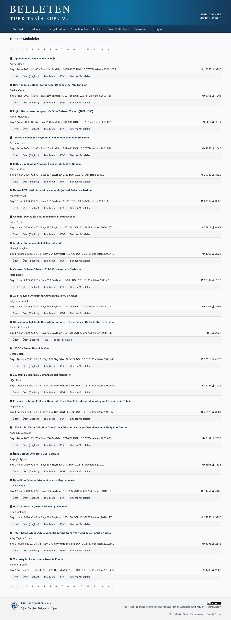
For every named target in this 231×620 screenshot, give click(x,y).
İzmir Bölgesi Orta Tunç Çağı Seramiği (36, 453)
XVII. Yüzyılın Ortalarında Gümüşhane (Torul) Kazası (44, 295)
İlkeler (97, 29)
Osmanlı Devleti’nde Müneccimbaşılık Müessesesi (43, 216)
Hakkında (35, 29)
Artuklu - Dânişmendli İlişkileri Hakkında (37, 243)
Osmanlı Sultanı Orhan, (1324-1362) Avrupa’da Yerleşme (46, 269)
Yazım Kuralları (79, 29)
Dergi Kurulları (57, 29)
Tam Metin (50, 76)
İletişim (158, 29)
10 (80, 49)
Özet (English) (31, 76)
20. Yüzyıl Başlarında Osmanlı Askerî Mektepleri (41, 374)
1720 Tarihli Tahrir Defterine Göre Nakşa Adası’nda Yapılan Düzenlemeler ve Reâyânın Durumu (70, 427)
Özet (15, 76)
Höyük (53, 608)
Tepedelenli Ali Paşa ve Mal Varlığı (33, 58)
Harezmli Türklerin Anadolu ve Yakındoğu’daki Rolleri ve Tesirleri (52, 190)
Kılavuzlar (141, 29)
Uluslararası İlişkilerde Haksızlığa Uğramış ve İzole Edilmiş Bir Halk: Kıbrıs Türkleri (63, 322)
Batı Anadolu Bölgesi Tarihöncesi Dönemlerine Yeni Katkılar (49, 84)
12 (95, 49)
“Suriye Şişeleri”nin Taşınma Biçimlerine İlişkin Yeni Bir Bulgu (50, 137)
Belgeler (42, 608)
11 (88, 49)
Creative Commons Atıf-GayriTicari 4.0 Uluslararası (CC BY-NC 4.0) (175, 607)
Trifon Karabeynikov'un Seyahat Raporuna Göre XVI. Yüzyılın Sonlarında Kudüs (61, 532)
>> (108, 49)
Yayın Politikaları (117, 29)
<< (13, 49)
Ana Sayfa (18, 29)
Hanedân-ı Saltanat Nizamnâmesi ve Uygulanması (43, 480)
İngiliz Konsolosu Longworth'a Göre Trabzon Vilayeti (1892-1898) (52, 111)
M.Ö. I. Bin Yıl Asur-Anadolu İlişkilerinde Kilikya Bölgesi (46, 163)
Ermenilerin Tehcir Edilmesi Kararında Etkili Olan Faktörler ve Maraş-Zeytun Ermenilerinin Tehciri (72, 401)
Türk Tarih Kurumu (32, 602)
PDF (62, 76)
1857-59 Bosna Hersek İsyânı (30, 348)
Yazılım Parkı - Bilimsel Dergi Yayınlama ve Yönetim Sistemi (195, 614)
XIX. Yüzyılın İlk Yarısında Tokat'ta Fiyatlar (38, 559)
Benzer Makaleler (80, 76)
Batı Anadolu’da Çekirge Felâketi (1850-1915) (40, 506)
